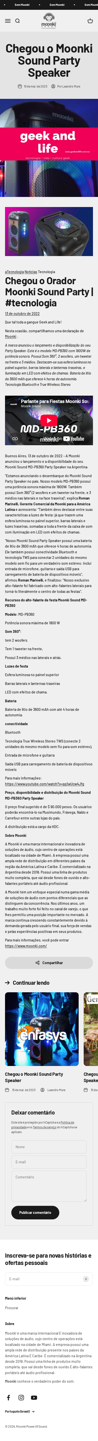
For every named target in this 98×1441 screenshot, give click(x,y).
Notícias (31, 272)
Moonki (10, 336)
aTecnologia (14, 272)
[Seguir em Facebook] (8, 1397)
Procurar (11, 1308)
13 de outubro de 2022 (22, 313)
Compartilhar (52, 963)
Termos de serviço (45, 1127)
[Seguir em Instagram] (21, 1397)
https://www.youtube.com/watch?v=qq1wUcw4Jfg (44, 784)
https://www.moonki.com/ (26, 946)
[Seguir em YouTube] (34, 1397)
